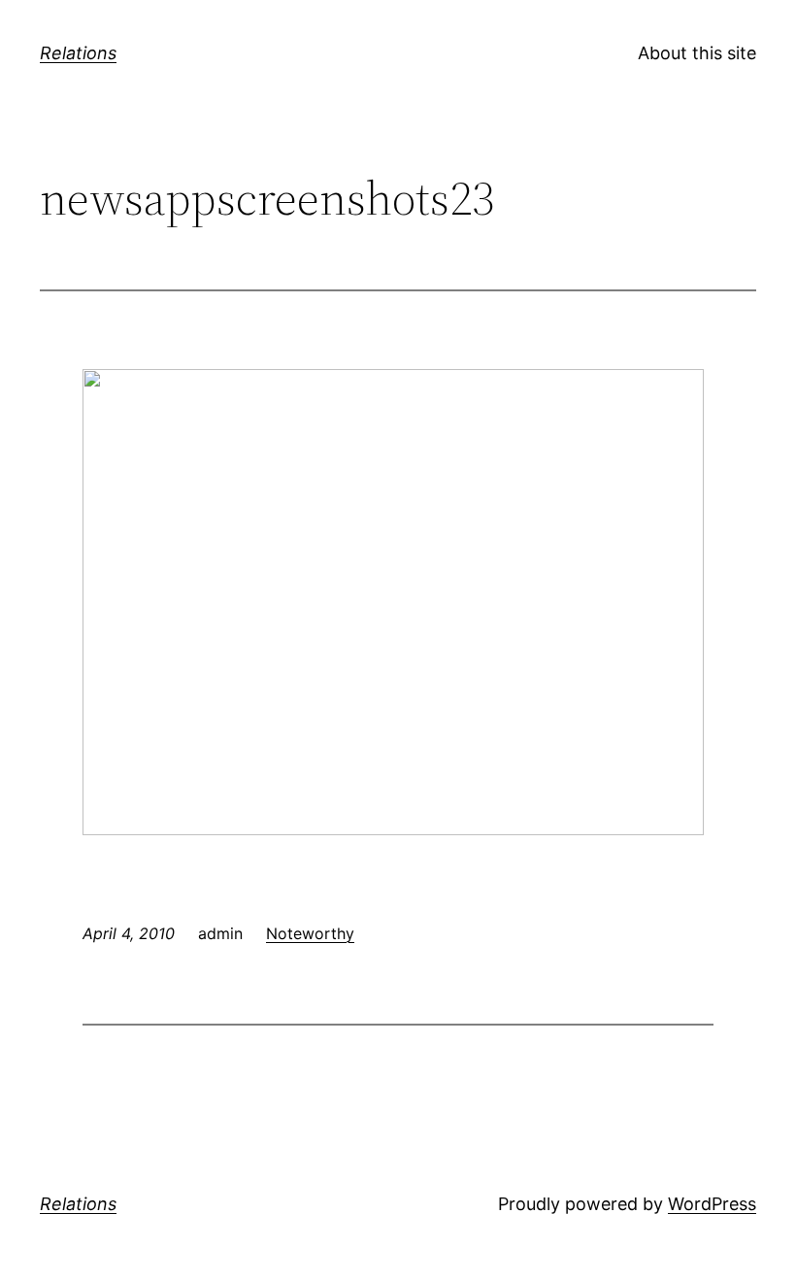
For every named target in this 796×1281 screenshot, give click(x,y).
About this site (697, 53)
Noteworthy (310, 933)
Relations (78, 53)
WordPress (712, 1204)
